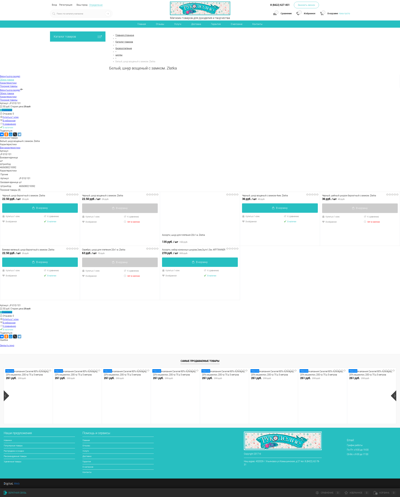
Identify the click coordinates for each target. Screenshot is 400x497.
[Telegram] (19, 134)
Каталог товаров (65, 36)
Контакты (257, 24)
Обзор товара (7, 93)
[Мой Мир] (10, 134)
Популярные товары (13, 445)
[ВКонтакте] (2, 134)
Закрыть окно (7, 345)
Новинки (8, 440)
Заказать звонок (306, 5)
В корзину (7, 110)
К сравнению (9, 124)
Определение (95, 5)
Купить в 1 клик (11, 117)
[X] (15, 134)
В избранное (9, 120)
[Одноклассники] (6, 134)
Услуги (177, 24)
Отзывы (160, 24)
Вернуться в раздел (10, 90)
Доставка (196, 24)
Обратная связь (17, 493)
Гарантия (216, 24)
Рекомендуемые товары (15, 456)
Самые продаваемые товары (200, 361)
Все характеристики (10, 147)
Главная (142, 24)
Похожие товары (9, 100)
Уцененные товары (12, 461)
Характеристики (8, 96)
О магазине (236, 24)
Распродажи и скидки (14, 451)
